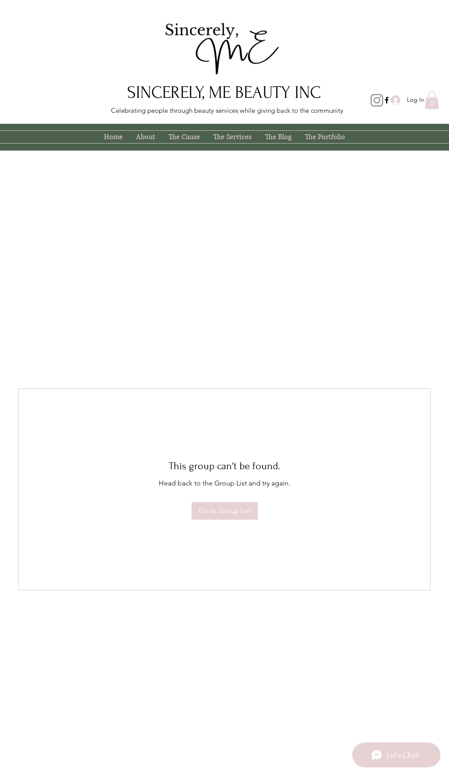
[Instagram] (376, 100)
